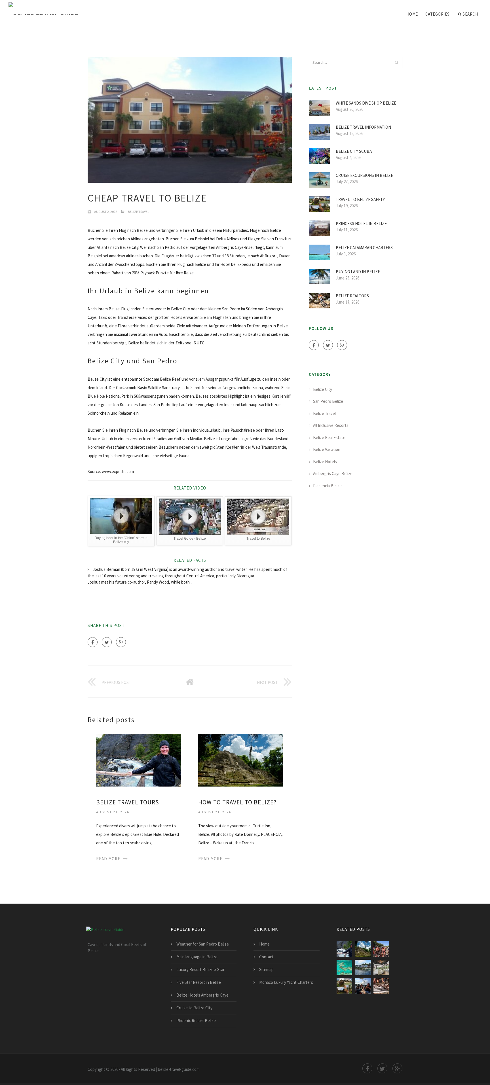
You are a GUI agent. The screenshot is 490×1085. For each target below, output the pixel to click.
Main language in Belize (196, 956)
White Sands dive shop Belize (366, 103)
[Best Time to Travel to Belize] (344, 967)
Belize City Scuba (354, 151)
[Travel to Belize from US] (363, 967)
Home (412, 14)
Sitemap (266, 969)
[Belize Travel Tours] (138, 759)
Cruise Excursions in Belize (364, 175)
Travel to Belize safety (360, 199)
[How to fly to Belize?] (363, 986)
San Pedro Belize (328, 401)
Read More (108, 858)
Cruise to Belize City (194, 1007)
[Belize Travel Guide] (44, 9)
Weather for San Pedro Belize (202, 944)
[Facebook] (93, 642)
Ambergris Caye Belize (332, 473)
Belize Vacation (326, 449)
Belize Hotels (325, 461)
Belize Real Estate (329, 437)
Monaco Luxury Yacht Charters (286, 982)
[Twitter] (107, 642)
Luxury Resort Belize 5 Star (200, 969)
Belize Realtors (352, 295)
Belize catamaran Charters (364, 247)
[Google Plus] (121, 642)
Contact (266, 956)
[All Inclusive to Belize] (381, 986)
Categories (437, 14)
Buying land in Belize (358, 271)
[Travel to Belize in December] (381, 949)
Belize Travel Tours (127, 802)
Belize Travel (138, 211)
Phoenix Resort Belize (196, 1020)
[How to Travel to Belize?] (240, 759)
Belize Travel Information (363, 127)
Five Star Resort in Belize (198, 982)
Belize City (322, 389)
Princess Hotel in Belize (361, 223)
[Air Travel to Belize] (381, 967)
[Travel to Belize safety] (344, 986)
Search (470, 14)
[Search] (396, 62)
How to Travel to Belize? (237, 802)
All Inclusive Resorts (331, 425)
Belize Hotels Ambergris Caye (202, 995)
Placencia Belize (327, 485)
